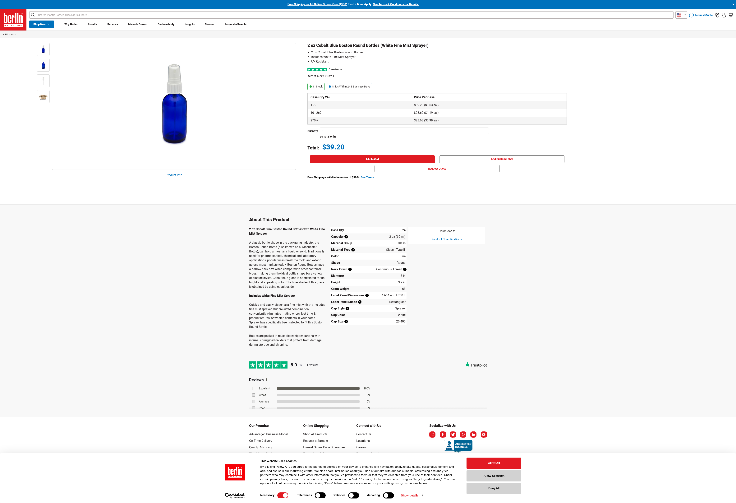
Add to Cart (372, 159)
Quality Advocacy (261, 447)
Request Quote (437, 168)
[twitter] (453, 434)
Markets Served (137, 24)
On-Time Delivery (260, 441)
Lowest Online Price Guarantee (324, 447)
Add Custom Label (502, 159)
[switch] (320, 495)
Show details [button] (409, 495)
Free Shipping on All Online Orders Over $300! (317, 4)
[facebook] (443, 434)
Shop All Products (315, 434)
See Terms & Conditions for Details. (396, 4)
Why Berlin (70, 24)
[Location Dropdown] (681, 15)
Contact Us (363, 434)
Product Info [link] (174, 175)
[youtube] (484, 434)
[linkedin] (473, 434)
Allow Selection (494, 475)
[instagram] (432, 434)
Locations (363, 441)
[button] (717, 15)
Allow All (494, 463)
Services (112, 24)
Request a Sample (235, 24)
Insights (190, 24)
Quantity (312, 131)
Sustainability (166, 24)
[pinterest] (463, 434)
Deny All (493, 488)
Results (92, 24)
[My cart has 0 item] (730, 15)
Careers (209, 24)
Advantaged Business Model (268, 434)
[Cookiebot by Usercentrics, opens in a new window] (235, 495)
